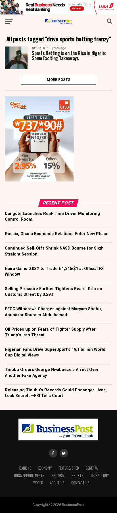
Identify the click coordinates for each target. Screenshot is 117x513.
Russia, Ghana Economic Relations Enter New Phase (56, 233)
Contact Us (80, 482)
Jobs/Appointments (29, 475)
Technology (99, 475)
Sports (77, 475)
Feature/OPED (68, 468)
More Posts (58, 79)
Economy (45, 468)
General (92, 468)
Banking (25, 468)
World (38, 482)
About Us (57, 482)
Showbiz (58, 475)
